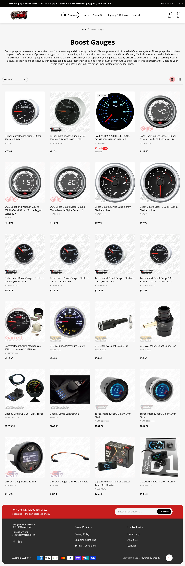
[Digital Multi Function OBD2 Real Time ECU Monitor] (115, 457)
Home (83, 29)
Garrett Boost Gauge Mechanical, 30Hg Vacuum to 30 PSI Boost (23, 347)
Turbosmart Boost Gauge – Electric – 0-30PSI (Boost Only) (24, 280)
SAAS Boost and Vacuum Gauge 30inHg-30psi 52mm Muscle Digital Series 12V (23, 210)
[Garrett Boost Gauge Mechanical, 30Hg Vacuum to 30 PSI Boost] (25, 321)
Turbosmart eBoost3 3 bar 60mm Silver (158, 415)
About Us (132, 539)
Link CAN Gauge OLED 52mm (20, 481)
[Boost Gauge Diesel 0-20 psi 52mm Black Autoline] (160, 182)
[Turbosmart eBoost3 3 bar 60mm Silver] (160, 389)
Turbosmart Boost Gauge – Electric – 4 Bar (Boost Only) (115, 280)
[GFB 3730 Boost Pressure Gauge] (70, 321)
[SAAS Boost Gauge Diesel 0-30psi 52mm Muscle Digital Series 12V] (70, 182)
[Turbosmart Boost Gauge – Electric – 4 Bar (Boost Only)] (115, 254)
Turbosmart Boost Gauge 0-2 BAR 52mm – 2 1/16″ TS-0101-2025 (68, 137)
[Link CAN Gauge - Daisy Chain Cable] (70, 457)
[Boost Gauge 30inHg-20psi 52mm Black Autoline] (115, 182)
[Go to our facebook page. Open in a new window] (14, 541)
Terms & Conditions (86, 545)
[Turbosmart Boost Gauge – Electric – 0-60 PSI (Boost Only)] (70, 254)
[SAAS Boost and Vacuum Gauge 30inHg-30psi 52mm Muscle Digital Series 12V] (25, 182)
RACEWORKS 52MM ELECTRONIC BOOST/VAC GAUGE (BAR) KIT (112, 137)
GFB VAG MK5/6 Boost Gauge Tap (158, 346)
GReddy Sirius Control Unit (64, 413)
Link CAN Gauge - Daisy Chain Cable (69, 481)
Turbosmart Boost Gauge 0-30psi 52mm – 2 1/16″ (23, 137)
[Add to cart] (39, 97)
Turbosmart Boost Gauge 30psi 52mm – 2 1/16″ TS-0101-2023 (157, 280)
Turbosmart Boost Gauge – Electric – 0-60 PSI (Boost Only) (69, 280)
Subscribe (164, 511)
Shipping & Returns (85, 539)
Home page (133, 534)
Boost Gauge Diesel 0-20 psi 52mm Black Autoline (159, 208)
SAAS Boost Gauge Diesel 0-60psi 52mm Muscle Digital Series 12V (158, 137)
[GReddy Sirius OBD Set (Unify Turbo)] (25, 389)
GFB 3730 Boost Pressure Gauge (67, 346)
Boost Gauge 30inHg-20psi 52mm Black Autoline (113, 208)
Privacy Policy (82, 534)
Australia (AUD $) (20, 557)
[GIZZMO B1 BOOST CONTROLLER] (160, 457)
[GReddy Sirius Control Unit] (70, 389)
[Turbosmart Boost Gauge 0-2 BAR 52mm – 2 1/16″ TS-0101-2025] (70, 111)
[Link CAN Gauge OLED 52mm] (25, 457)
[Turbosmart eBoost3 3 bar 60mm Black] (115, 389)
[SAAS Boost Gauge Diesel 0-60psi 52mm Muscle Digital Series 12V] (160, 111)
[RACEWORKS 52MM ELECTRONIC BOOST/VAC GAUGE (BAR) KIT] (115, 111)
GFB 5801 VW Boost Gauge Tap (111, 346)
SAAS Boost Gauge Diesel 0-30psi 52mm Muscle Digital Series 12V (67, 208)
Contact (131, 545)
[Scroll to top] (169, 557)
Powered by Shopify (150, 557)
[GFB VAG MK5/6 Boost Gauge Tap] (160, 321)
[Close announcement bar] (181, 3)
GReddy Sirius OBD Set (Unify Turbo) (24, 413)
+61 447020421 (168, 3)
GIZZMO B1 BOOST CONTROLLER (157, 481)
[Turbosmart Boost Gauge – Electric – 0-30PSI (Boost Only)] (25, 254)
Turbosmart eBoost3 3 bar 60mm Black (113, 415)
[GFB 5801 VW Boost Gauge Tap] (115, 321)
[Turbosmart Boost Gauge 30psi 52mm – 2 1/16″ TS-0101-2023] (160, 254)
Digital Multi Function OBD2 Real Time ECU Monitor (112, 483)
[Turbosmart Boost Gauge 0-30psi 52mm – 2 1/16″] (25, 111)
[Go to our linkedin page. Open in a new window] (20, 541)
